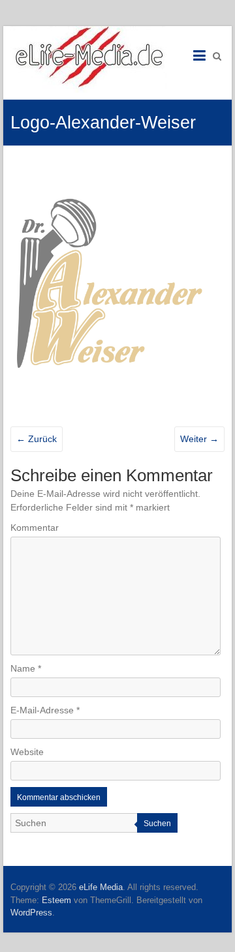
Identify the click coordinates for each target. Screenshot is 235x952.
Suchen (157, 823)
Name (25, 668)
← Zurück (36, 439)
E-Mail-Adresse (45, 710)
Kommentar (34, 527)
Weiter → (199, 439)
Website (27, 752)
